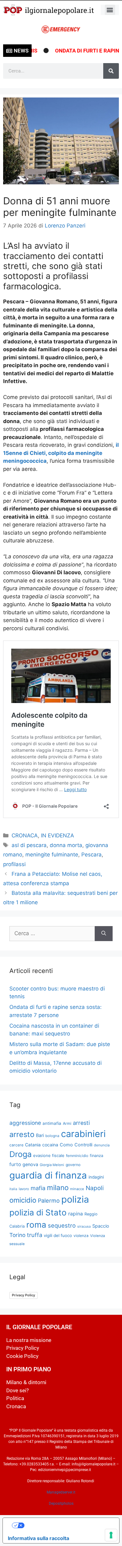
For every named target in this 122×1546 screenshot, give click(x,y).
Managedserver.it (61, 1492)
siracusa (84, 1226)
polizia (75, 1199)
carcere (16, 1145)
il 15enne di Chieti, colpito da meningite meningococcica (61, 453)
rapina (75, 1214)
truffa (34, 1234)
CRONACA (25, 835)
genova (30, 1164)
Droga (20, 1154)
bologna (52, 1136)
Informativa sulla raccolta (38, 1538)
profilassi (14, 864)
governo (73, 1164)
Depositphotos (61, 1503)
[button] (110, 10)
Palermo (49, 1200)
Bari (40, 1135)
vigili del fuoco (58, 1235)
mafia (38, 1187)
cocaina (50, 1144)
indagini (96, 1176)
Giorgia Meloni (52, 1165)
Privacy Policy (23, 1295)
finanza (96, 1155)
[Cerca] (111, 71)
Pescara (91, 854)
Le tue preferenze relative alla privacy (67, 1525)
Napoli (95, 1188)
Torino (17, 1235)
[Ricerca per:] (52, 933)
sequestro (62, 1225)
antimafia (52, 1123)
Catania (33, 1144)
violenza (81, 1235)
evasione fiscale (48, 1155)
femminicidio (77, 1155)
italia (13, 1189)
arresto (21, 1134)
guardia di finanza (48, 1175)
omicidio (22, 1200)
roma (36, 1224)
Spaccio (100, 1226)
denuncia (101, 1145)
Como (66, 1145)
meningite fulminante (51, 854)
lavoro (24, 1189)
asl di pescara (29, 845)
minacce (77, 1189)
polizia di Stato (38, 1212)
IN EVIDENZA (57, 835)
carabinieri (83, 1133)
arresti (81, 1123)
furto (15, 1164)
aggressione (25, 1123)
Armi (67, 1123)
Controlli (83, 1145)
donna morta (66, 845)
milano (58, 1187)
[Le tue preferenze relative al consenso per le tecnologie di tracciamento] (111, 1535)
